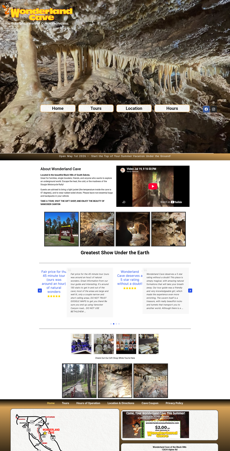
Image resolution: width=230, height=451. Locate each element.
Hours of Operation (88, 399)
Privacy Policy (174, 399)
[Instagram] (213, 109)
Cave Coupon (150, 399)
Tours (65, 399)
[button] (190, 289)
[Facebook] (206, 109)
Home (51, 399)
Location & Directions (121, 399)
